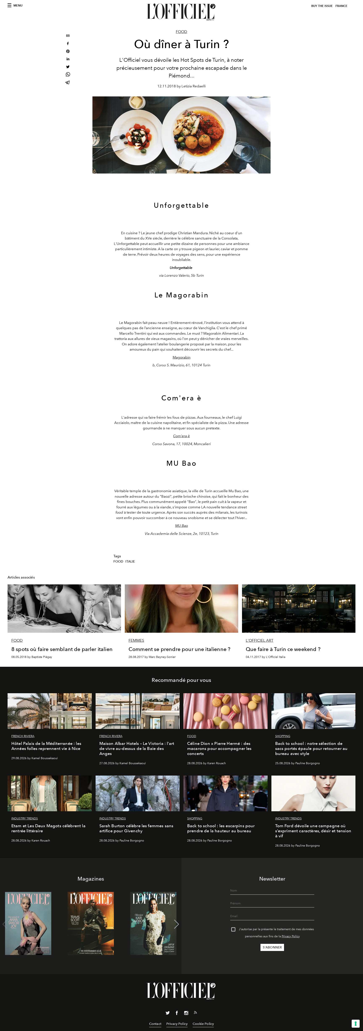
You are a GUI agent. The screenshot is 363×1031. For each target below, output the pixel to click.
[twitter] (67, 67)
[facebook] (67, 44)
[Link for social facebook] (177, 1014)
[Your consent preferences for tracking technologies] (356, 1024)
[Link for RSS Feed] (195, 1013)
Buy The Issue (322, 6)
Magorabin (182, 357)
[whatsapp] (67, 75)
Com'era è (181, 436)
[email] (67, 36)
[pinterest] (67, 52)
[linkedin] (67, 59)
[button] (176, 924)
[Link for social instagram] (186, 1014)
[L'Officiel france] (181, 12)
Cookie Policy (203, 1024)
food (118, 561)
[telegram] (67, 83)
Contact (155, 1024)
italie (130, 561)
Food (181, 31)
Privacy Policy (291, 936)
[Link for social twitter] (168, 1014)
